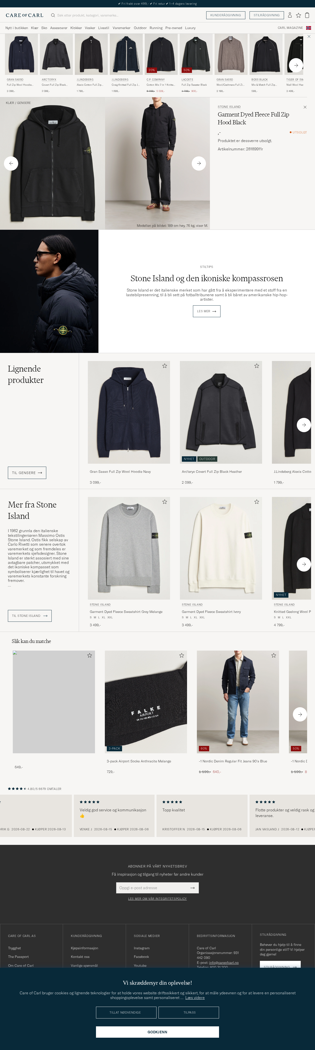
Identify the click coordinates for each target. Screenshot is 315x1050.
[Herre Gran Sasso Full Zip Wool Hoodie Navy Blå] (21, 54)
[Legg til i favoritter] (163, 367)
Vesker (90, 28)
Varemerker (121, 28)
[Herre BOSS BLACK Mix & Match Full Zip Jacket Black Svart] (266, 54)
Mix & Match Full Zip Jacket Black (263, 85)
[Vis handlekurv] (307, 15)
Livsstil (103, 28)
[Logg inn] (290, 15)
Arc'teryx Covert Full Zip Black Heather (212, 471)
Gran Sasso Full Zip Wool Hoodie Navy (120, 471)
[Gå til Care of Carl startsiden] (24, 15)
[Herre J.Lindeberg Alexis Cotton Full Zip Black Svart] (91, 54)
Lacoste (187, 79)
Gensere (24, 103)
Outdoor (140, 28)
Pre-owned (173, 28)
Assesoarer (58, 28)
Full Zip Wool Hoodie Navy (19, 85)
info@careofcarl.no (224, 962)
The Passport (18, 956)
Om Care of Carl (21, 965)
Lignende (26, 374)
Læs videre (195, 997)
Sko (44, 28)
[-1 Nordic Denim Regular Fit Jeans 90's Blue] (238, 756)
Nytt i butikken (16, 28)
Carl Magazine (290, 28)
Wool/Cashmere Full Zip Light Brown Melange (230, 85)
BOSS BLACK (260, 79)
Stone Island (229, 107)
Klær (34, 28)
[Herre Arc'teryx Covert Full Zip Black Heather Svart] (56, 54)
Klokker (76, 28)
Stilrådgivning (267, 15)
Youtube (140, 965)
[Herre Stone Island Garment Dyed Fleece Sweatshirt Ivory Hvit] (221, 548)
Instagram (142, 948)
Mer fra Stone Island (32, 510)
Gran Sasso (15, 79)
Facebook (141, 956)
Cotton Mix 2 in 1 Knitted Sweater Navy (161, 85)
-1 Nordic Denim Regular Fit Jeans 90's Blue (233, 761)
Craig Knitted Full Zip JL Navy (125, 85)
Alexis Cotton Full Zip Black (89, 85)
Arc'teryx (49, 79)
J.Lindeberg (85, 79)
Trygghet (14, 948)
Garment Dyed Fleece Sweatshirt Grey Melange (126, 611)
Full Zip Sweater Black (194, 84)
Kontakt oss (80, 956)
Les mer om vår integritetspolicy (157, 898)
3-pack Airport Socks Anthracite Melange (139, 761)
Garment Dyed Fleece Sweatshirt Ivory (211, 611)
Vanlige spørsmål (84, 965)
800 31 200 (219, 967)
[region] (157, 816)
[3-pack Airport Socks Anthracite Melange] (146, 756)
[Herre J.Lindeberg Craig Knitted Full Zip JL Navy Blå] (126, 54)
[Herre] (54, 702)
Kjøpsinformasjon (84, 948)
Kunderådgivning (225, 15)
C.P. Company (156, 79)
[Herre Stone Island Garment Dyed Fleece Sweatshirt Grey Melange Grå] (129, 548)
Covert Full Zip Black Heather (54, 85)
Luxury (190, 28)
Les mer (203, 311)
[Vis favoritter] (298, 15)
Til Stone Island (26, 616)
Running (156, 28)
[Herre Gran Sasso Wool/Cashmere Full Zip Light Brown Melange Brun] (231, 54)
